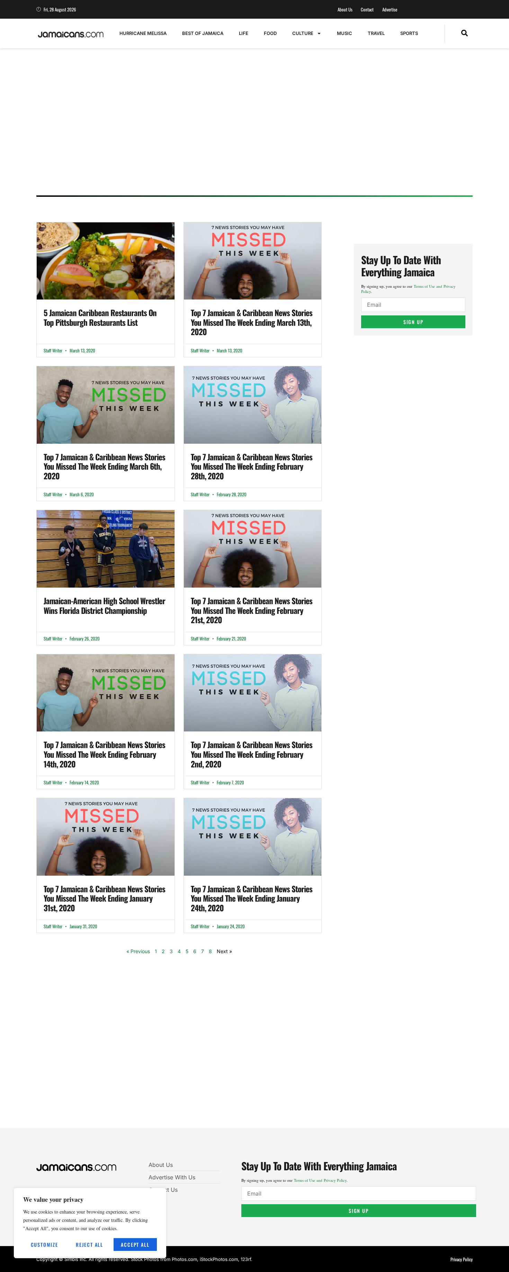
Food (270, 33)
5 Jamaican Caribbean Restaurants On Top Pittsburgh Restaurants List (100, 317)
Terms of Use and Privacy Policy (320, 1180)
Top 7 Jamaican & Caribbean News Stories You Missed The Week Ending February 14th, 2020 (104, 754)
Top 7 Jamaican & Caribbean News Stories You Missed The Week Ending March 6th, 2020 (104, 466)
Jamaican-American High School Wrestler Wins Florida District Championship (104, 605)
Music (344, 33)
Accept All (135, 1244)
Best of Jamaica (202, 33)
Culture (302, 33)
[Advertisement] (247, 136)
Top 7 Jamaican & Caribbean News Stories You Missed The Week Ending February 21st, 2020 (251, 610)
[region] (90, 1223)
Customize (44, 1244)
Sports (409, 33)
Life (243, 33)
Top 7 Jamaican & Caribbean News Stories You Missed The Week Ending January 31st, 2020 (104, 898)
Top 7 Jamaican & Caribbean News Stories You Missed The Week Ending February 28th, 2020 (251, 466)
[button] (464, 33)
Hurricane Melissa (143, 33)
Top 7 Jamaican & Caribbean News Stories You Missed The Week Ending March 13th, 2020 (251, 322)
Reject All (89, 1244)
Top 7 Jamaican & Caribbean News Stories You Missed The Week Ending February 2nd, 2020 (251, 754)
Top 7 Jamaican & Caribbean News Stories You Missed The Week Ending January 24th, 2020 (251, 898)
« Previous (138, 951)
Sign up (413, 321)
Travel (376, 33)
